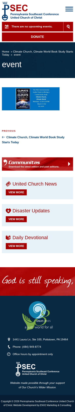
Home (5, 51)
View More (16, 192)
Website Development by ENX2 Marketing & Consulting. (42, 405)
